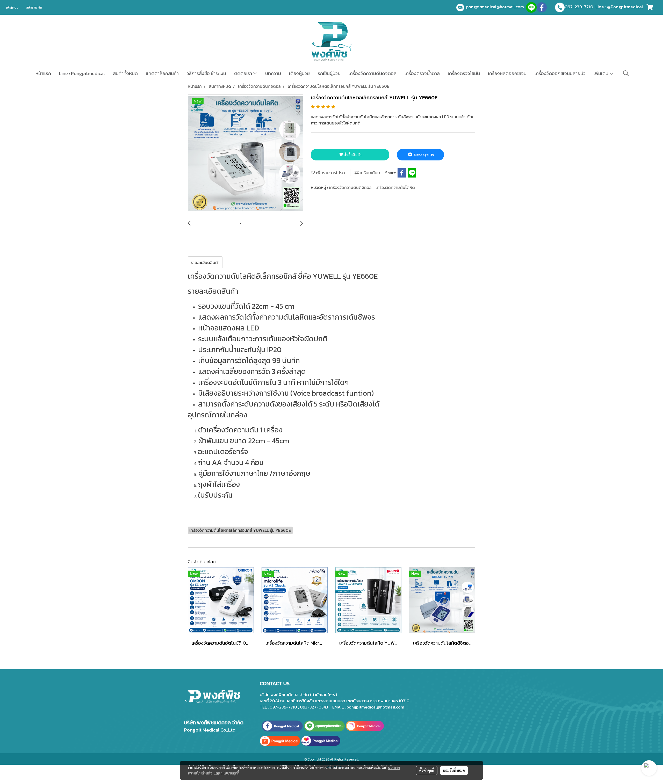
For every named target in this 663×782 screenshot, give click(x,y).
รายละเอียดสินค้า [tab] (205, 262)
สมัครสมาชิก (34, 7)
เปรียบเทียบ (369, 172)
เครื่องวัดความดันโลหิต (395, 187)
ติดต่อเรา (243, 73)
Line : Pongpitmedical (82, 73)
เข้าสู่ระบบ (12, 7)
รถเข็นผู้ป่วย (329, 73)
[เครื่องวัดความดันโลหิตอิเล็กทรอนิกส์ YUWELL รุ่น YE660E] (245, 154)
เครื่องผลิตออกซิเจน (507, 73)
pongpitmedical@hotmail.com (496, 7)
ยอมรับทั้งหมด (454, 770)
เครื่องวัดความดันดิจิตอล (373, 73)
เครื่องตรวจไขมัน (464, 73)
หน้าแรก (43, 73)
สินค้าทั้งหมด (125, 73)
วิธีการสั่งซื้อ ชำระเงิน (206, 73)
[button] (626, 73)
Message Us (423, 155)
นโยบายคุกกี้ (230, 773)
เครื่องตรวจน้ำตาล (422, 73)
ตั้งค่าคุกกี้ (426, 770)
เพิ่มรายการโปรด (330, 172)
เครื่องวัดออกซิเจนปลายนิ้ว (560, 73)
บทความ (273, 73)
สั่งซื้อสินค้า (352, 155)
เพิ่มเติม (601, 73)
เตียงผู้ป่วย (299, 73)
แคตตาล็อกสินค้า (162, 73)
